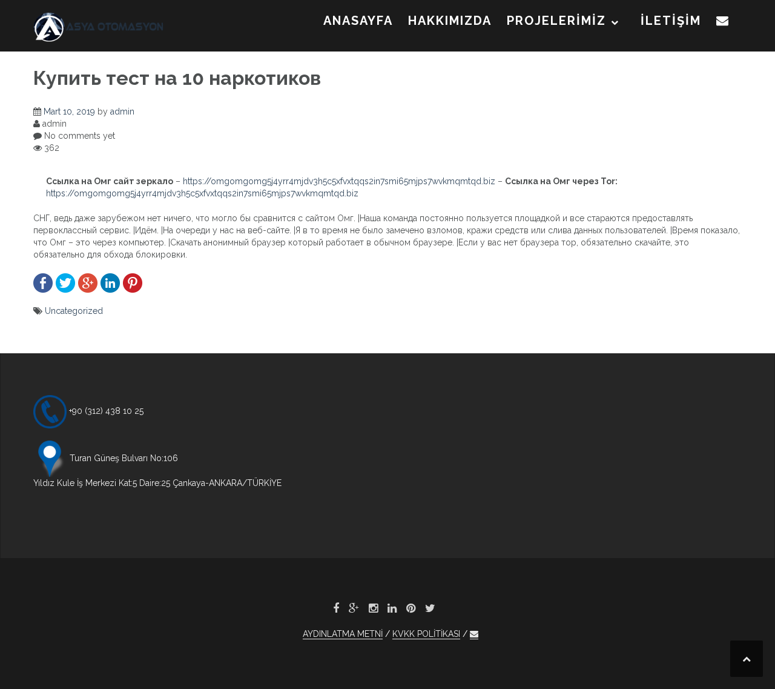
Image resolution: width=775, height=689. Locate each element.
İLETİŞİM (671, 20)
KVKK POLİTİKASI (426, 634)
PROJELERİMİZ (556, 20)
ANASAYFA (358, 20)
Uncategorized (74, 311)
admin (122, 111)
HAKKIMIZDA (450, 20)
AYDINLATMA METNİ (343, 634)
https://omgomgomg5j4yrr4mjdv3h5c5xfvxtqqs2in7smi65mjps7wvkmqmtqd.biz (339, 181)
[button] (723, 23)
